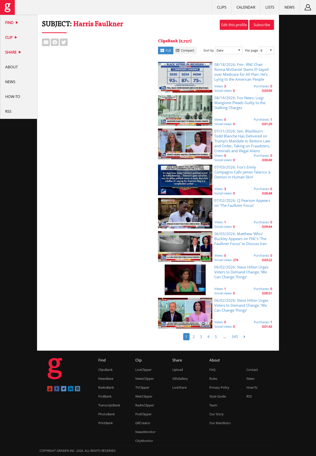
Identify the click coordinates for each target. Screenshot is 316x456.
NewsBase (105, 378)
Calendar (246, 7)
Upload (177, 369)
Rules (213, 378)
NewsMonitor (145, 432)
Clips (221, 7)
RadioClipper (144, 405)
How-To (12, 96)
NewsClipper (144, 378)
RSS (8, 111)
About (11, 66)
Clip (9, 37)
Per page (251, 50)
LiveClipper (143, 369)
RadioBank (106, 387)
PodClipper (143, 414)
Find (10, 22)
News (10, 81)
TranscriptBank (109, 405)
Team (213, 405)
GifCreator (142, 423)
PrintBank (105, 423)
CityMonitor (144, 440)
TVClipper (142, 387)
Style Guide (217, 396)
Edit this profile (234, 24)
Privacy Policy (219, 387)
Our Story (216, 414)
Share (11, 52)
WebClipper (143, 396)
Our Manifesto (220, 423)
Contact (252, 369)
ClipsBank (105, 369)
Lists (269, 7)
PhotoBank (106, 414)
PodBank (105, 396)
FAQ (212, 369)
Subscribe (262, 24)
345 (235, 336)
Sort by (208, 50)
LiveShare (179, 387)
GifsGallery (180, 378)
